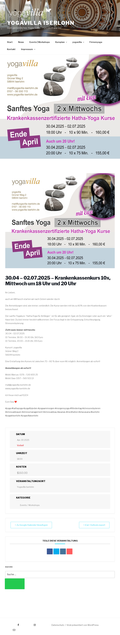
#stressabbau (50, 412)
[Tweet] (56, 551)
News (21, 42)
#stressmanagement (32, 412)
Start (10, 42)
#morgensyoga (62, 408)
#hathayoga (17, 408)
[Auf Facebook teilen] (50, 551)
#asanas (61, 412)
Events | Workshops (39, 42)
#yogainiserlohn (12, 415)
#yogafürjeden (30, 408)
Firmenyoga (95, 42)
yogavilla (77, 42)
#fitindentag (76, 408)
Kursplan (60, 42)
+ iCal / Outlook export (94, 525)
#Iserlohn (95, 412)
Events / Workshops (30, 505)
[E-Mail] (69, 551)
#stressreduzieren (91, 408)
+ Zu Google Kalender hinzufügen (31, 525)
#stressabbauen (13, 412)
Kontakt (11, 49)
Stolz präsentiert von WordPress (83, 625)
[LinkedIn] (63, 551)
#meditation (72, 412)
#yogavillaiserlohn (29, 415)
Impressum (27, 49)
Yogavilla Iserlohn (40, 23)
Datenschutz (57, 625)
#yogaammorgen (46, 408)
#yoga (8, 408)
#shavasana (84, 412)
